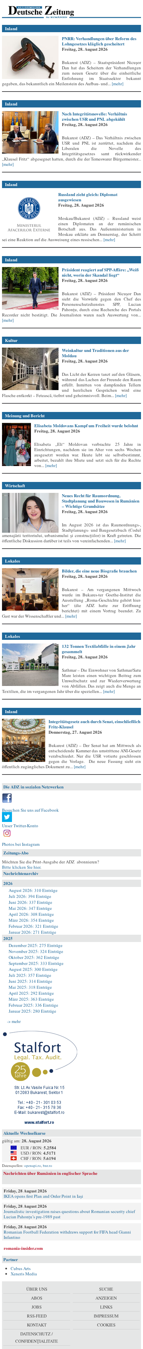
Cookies (106, 1325)
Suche (106, 1289)
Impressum (106, 1316)
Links (106, 1307)
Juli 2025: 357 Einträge (30, 975)
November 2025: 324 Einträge (36, 951)
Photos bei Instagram (21, 844)
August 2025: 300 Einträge (33, 969)
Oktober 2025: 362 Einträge (34, 957)
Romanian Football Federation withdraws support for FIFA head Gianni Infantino (67, 1234)
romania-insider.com (23, 1248)
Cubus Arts (21, 1268)
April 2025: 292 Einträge (31, 993)
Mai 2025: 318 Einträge (30, 987)
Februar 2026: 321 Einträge (33, 926)
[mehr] (117, 84)
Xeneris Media (24, 1274)
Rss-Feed (37, 1316)
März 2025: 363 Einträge (31, 999)
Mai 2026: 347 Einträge (30, 908)
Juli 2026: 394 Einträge (30, 896)
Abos (36, 1298)
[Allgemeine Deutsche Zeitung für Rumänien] (47, 11)
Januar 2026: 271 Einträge (32, 932)
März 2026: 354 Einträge (31, 920)
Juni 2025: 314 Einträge (30, 981)
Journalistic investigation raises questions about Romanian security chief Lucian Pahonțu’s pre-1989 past (69, 1214)
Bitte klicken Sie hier (21, 867)
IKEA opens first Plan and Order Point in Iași (43, 1196)
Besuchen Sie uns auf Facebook (30, 810)
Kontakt (37, 1325)
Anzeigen (106, 1298)
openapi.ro (32, 1165)
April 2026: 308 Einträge (31, 914)
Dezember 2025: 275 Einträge (36, 945)
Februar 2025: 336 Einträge (33, 1005)
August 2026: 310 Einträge (33, 890)
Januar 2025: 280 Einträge (32, 1011)
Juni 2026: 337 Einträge (30, 902)
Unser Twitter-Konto (20, 826)
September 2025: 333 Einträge (36, 963)
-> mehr (14, 1021)
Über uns (36, 1289)
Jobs (37, 1307)
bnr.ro (47, 1165)
